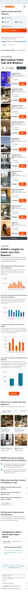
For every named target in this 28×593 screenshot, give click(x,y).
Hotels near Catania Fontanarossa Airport (13, 550)
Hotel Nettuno (15, 138)
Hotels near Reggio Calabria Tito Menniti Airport (13, 553)
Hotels (12, 565)
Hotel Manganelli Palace (18, 122)
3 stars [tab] (15, 410)
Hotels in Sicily (12, 566)
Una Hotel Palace (16, 155)
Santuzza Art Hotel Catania (16, 172)
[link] (14, 393)
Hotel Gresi (14, 222)
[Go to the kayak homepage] (9, 7)
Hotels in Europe (18, 565)
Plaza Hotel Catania (16, 105)
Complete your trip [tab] (17, 541)
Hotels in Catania (20, 566)
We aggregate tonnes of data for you (11, 586)
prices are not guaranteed (7, 578)
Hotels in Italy (5, 566)
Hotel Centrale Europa (17, 189)
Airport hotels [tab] (6, 541)
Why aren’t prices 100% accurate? (11, 588)
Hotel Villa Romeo (16, 206)
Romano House (15, 73)
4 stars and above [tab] (6, 410)
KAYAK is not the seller (8, 583)
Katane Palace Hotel (17, 89)
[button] (2, 6)
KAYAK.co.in (6, 565)
